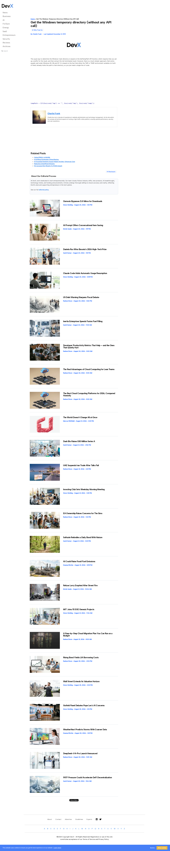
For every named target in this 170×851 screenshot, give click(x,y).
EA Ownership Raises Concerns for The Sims (82, 513)
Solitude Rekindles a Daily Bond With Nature (82, 537)
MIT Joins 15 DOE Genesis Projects (78, 609)
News (5, 12)
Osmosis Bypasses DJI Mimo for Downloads (82, 201)
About (49, 819)
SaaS (5, 31)
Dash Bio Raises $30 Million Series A (79, 441)
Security (6, 39)
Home (33, 19)
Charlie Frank (54, 113)
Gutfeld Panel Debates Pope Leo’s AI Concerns (84, 705)
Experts (89, 819)
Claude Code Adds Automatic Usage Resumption (85, 273)
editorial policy (44, 190)
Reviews (6, 42)
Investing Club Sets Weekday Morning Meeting (84, 489)
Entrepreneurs (9, 35)
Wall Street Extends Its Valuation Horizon (81, 681)
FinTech (6, 24)
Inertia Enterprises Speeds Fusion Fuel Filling (82, 321)
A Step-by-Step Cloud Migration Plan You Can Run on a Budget (87, 634)
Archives (6, 46)
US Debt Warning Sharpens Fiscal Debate (81, 297)
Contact (58, 819)
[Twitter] (100, 819)
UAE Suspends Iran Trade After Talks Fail (81, 465)
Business (7, 16)
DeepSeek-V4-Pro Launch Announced (80, 753)
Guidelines (79, 819)
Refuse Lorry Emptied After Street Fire (80, 585)
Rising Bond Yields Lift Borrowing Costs (81, 657)
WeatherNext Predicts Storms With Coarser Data (85, 729)
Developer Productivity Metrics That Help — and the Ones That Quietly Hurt (88, 346)
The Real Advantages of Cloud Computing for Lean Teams (88, 369)
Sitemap (78, 846)
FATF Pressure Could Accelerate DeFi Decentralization (87, 777)
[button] (74, 800)
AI (4, 20)
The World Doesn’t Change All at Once (80, 417)
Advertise (68, 819)
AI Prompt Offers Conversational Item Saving (83, 225)
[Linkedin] (97, 819)
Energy (6, 27)
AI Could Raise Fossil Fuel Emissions (79, 561)
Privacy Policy (89, 846)
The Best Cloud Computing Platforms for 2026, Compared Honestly (89, 394)
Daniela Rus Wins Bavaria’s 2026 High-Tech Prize (85, 249)
